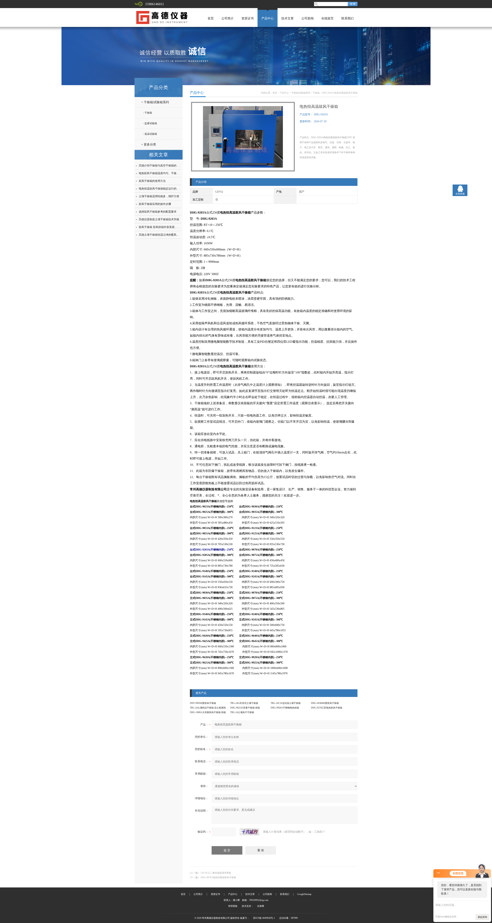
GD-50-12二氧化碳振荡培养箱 (216, 872)
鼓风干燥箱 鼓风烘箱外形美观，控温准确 (163, 227)
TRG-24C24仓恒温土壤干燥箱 (286, 703)
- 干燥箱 (147, 112)
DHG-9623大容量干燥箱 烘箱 (245, 707)
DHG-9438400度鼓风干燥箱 (325, 703)
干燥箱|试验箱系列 (300, 92)
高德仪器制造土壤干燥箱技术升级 (159, 219)
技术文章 (287, 18)
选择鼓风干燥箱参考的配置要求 (157, 211)
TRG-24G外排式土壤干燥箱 (244, 703)
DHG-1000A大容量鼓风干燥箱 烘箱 (208, 712)
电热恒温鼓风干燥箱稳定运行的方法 (160, 188)
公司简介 (227, 18)
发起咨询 (482, 917)
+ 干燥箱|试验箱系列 (155, 102)
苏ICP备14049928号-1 (264, 918)
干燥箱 (316, 92)
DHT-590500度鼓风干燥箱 (203, 703)
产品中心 (267, 18)
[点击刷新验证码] (249, 832)
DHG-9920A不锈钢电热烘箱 (285, 707)
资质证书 (247, 18)
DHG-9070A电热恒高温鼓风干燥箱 (218, 877)
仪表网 (260, 906)
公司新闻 (307, 18)
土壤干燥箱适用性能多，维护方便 (159, 196)
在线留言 (327, 18)
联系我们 (347, 18)
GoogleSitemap (304, 894)
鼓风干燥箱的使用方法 (152, 181)
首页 (211, 18)
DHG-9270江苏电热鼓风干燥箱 (326, 707)
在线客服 (460, 193)
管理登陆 (232, 906)
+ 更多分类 (148, 144)
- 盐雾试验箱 (150, 123)
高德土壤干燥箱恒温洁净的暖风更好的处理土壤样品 (170, 234)
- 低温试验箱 (150, 133)
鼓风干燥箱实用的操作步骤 (155, 204)
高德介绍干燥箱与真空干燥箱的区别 (160, 165)
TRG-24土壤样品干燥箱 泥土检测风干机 (210, 707)
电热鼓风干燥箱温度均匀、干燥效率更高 (163, 173)
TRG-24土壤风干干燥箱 (242, 712)
